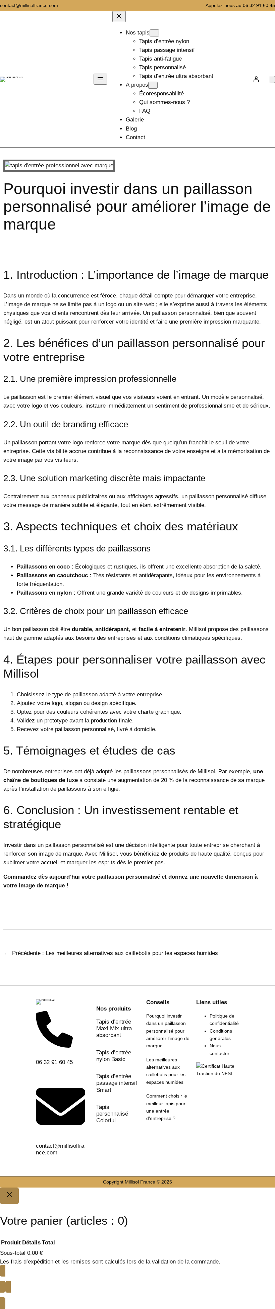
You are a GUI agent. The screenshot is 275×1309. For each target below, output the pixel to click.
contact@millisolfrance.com (29, 5)
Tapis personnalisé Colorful (112, 1114)
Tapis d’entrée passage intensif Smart (116, 1083)
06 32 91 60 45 (54, 1062)
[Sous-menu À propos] (153, 85)
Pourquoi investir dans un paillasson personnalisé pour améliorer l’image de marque (167, 1030)
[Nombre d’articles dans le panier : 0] (272, 79)
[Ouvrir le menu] (100, 79)
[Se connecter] (256, 79)
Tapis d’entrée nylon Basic (113, 1055)
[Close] (9, 1196)
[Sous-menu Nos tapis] (154, 32)
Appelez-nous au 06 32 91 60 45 (240, 5)
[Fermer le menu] (119, 16)
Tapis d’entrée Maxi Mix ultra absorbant (114, 1028)
